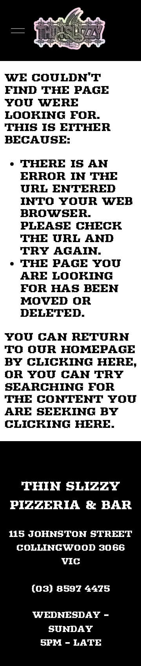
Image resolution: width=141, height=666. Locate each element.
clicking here (80, 362)
